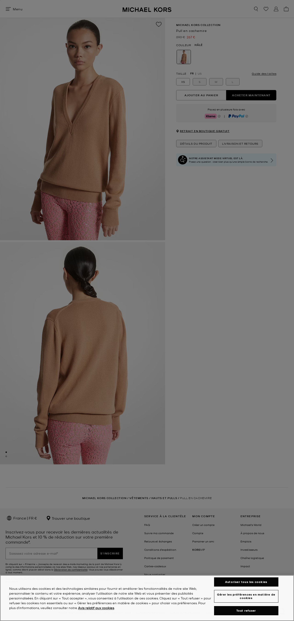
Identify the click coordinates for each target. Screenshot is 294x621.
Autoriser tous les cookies (246, 582)
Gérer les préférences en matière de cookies (246, 596)
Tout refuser (246, 611)
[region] (147, 598)
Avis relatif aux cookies (96, 608)
